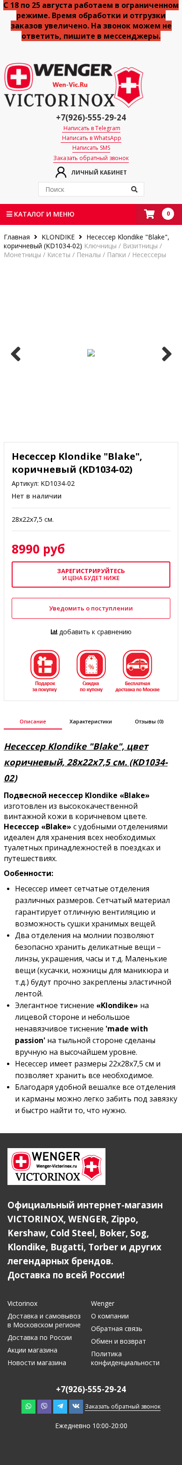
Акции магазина (32, 1350)
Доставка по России (39, 1337)
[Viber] (44, 1406)
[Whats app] (28, 1406)
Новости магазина (36, 1362)
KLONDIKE (58, 236)
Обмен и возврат (118, 1341)
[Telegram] (60, 1406)
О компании (110, 1315)
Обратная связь (116, 1328)
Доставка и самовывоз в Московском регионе (44, 1320)
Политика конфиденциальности (125, 1358)
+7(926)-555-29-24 (91, 117)
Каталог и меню (43, 214)
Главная (18, 236)
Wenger (102, 1303)
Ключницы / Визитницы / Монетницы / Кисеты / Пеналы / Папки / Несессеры (85, 250)
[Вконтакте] (76, 1406)
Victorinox (22, 1303)
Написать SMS (91, 148)
